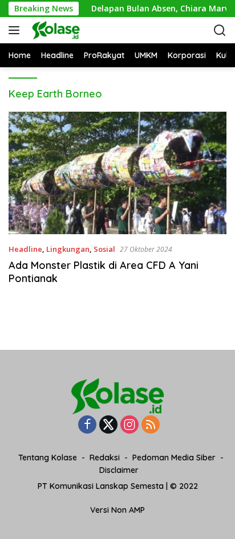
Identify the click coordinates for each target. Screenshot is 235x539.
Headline (25, 249)
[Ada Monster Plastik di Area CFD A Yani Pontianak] (117, 173)
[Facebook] (87, 425)
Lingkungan (68, 249)
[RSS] (150, 425)
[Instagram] (129, 425)
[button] (16, 30)
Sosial (104, 249)
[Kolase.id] (85, 30)
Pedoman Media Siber (174, 457)
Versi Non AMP (117, 510)
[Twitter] (108, 425)
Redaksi (105, 457)
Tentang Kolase (47, 457)
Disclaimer (119, 470)
